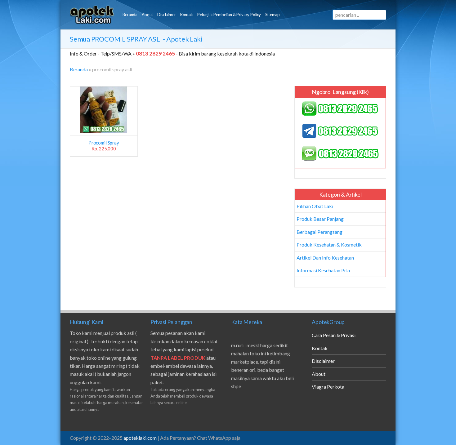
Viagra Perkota (328, 386)
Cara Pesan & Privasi (333, 335)
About (147, 14)
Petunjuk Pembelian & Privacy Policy (229, 14)
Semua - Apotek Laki (136, 39)
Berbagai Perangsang (319, 232)
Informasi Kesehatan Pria (323, 270)
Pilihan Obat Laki (315, 206)
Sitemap (272, 14)
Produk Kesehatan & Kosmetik (329, 244)
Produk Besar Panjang (320, 219)
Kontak (186, 14)
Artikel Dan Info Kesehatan (325, 257)
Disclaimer (166, 14)
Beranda (130, 14)
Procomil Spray (103, 146)
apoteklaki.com (140, 438)
